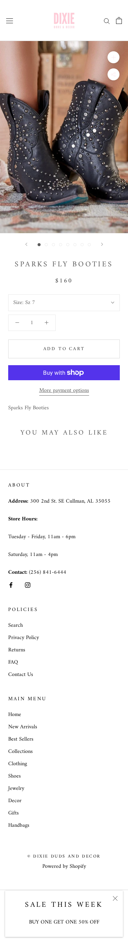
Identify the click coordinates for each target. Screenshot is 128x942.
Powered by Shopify (64, 866)
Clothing (17, 764)
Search (15, 625)
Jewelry (16, 788)
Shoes (14, 776)
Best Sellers (20, 739)
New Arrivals (22, 727)
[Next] (102, 244)
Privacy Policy (23, 638)
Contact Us (20, 675)
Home (14, 715)
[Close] (115, 898)
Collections (20, 751)
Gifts (13, 813)
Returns (16, 650)
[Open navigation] (9, 20)
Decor (15, 801)
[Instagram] (27, 585)
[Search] (107, 20)
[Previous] (26, 244)
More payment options (64, 390)
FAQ (13, 662)
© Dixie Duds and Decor (64, 856)
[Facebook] (11, 585)
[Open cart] (119, 20)
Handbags (18, 825)
